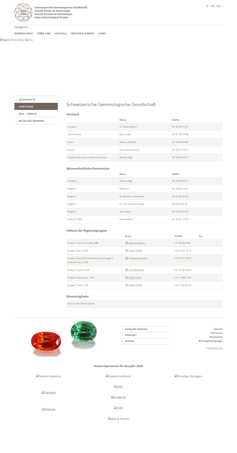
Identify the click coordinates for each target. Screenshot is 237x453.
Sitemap (218, 328)
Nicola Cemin (135, 277)
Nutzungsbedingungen (211, 340)
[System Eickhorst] (48, 376)
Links (102, 33)
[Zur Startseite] (50, 12)
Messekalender (82, 33)
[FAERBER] (49, 393)
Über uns (44, 33)
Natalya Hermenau (138, 258)
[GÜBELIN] (118, 398)
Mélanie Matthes (137, 242)
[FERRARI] (48, 410)
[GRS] (118, 387)
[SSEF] (118, 408)
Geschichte (27, 99)
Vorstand (26, 106)
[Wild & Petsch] (118, 419)
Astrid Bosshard (136, 270)
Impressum (217, 332)
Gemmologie (23, 33)
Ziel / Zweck (28, 113)
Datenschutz (216, 336)
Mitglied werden (31, 120)
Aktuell (61, 33)
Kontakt (131, 335)
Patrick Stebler (136, 250)
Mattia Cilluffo (135, 285)
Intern (129, 341)
